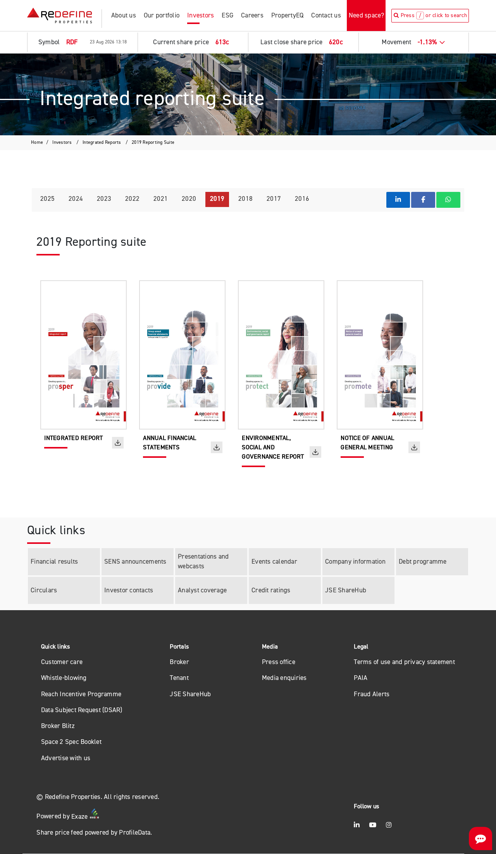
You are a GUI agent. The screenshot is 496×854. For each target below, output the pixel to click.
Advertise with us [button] (65, 758)
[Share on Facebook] (423, 199)
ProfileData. (135, 832)
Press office (278, 662)
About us (123, 15)
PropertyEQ (287, 15)
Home (37, 142)
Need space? (366, 15)
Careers (252, 15)
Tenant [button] (179, 678)
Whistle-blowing (64, 678)
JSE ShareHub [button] (190, 694)
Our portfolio (161, 15)
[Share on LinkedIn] (398, 199)
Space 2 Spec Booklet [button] (71, 742)
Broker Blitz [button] (58, 726)
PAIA (360, 678)
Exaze (80, 817)
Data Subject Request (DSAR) (81, 710)
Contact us (326, 15)
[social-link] (357, 825)
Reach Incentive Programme (81, 694)
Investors (200, 15)
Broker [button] (179, 662)
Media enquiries (284, 678)
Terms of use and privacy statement (404, 662)
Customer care (62, 662)
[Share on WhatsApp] (448, 199)
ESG (227, 15)
